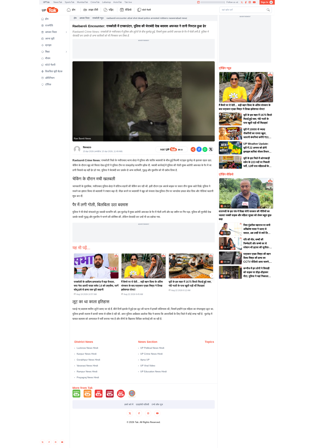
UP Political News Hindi (152, 348)
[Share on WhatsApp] (205, 149)
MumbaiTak (82, 2)
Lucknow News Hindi (87, 348)
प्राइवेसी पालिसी (142, 404)
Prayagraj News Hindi (88, 377)
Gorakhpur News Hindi (88, 359)
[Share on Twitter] (210, 149)
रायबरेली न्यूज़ (98, 18)
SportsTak (69, 2)
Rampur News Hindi (87, 371)
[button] (54, 19)
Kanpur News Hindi (86, 353)
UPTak (46, 2)
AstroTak (117, 2)
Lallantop (106, 2)
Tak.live (128, 2)
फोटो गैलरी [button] (146, 10)
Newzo (87, 147)
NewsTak (57, 2)
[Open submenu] (66, 32)
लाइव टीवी (93, 9)
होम (73, 9)
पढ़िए (111, 9)
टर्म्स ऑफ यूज (157, 404)
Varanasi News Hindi (87, 365)
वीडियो (128, 9)
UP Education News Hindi (153, 371)
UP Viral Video (147, 365)
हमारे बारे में (128, 404)
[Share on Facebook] (199, 149)
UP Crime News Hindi (151, 353)
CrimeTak (95, 2)
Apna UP (144, 359)
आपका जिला (84, 18)
